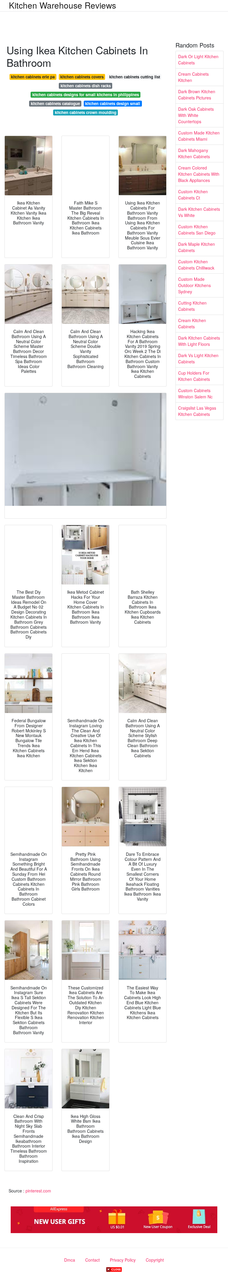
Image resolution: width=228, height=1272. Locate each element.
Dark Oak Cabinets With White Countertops (196, 115)
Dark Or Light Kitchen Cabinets (198, 59)
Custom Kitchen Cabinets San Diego (197, 230)
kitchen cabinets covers (82, 77)
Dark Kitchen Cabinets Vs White (199, 212)
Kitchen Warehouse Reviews (62, 5)
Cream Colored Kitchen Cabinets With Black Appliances (198, 174)
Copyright (155, 1260)
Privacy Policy (123, 1260)
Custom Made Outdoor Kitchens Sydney (194, 285)
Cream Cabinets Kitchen (193, 77)
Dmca (69, 1260)
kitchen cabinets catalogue (55, 103)
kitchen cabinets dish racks (86, 85)
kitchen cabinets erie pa (33, 77)
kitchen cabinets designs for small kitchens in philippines (85, 94)
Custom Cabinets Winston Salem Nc (195, 393)
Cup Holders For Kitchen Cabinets (194, 376)
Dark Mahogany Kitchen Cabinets (194, 153)
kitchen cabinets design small (112, 103)
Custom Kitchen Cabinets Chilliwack (196, 265)
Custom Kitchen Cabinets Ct (193, 194)
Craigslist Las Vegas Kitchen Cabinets (197, 411)
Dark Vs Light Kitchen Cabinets (198, 358)
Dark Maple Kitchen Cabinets (196, 247)
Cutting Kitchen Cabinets (192, 306)
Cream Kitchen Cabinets (192, 323)
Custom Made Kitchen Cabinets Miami (199, 136)
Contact (92, 1260)
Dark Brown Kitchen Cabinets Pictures (196, 94)
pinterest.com (38, 1191)
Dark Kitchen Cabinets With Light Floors (199, 341)
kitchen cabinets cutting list (134, 77)
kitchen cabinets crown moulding (85, 112)
